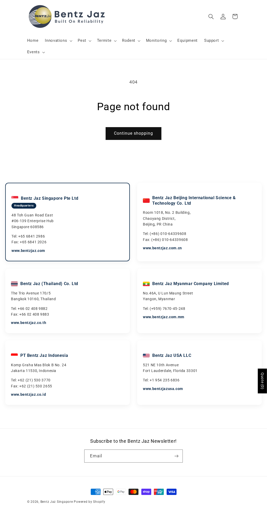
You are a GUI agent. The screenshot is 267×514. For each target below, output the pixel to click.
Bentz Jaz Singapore (56, 502)
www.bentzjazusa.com (163, 389)
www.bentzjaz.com (28, 251)
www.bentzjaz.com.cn (162, 248)
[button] (58, 40)
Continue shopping (133, 133)
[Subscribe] (177, 456)
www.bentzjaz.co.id (28, 394)
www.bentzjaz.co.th (28, 323)
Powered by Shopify (89, 502)
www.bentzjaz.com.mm (163, 317)
